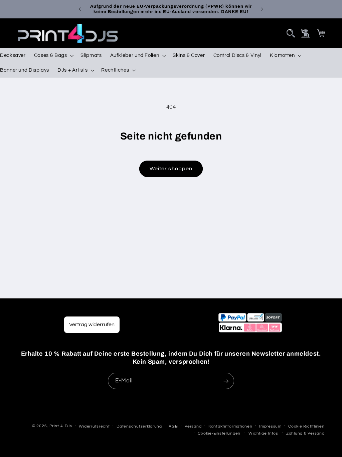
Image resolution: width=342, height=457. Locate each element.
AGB (173, 426)
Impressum (270, 426)
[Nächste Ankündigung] (262, 9)
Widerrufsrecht (94, 426)
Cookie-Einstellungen (219, 433)
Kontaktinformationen (230, 426)
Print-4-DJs (60, 426)
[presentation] (290, 33)
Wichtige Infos (263, 433)
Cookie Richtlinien (306, 426)
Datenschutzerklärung (139, 426)
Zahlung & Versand (305, 433)
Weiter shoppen (171, 168)
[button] (290, 33)
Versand (193, 426)
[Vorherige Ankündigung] (79, 9)
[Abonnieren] (226, 381)
